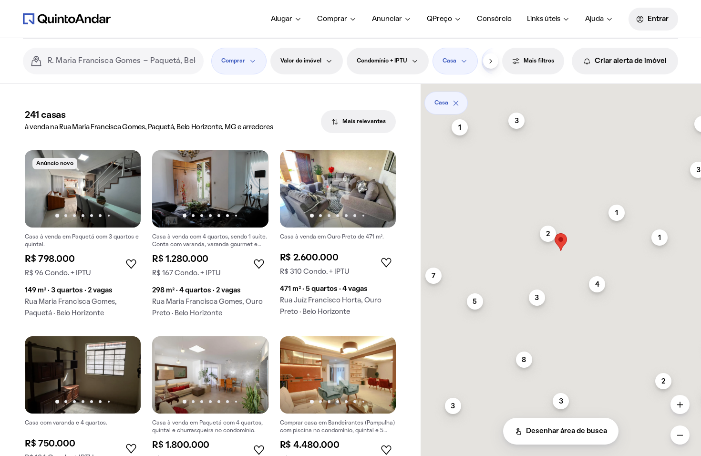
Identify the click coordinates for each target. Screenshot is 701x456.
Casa (449, 61)
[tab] (358, 121)
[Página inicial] (67, 18)
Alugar (281, 19)
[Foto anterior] (42, 188)
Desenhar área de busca (566, 431)
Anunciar (387, 19)
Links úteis (543, 19)
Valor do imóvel (300, 61)
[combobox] (122, 61)
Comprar (332, 19)
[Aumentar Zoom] (680, 404)
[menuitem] (286, 19)
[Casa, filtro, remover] (455, 103)
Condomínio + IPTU (382, 61)
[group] (83, 237)
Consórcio (494, 19)
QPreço (439, 19)
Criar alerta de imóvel (631, 61)
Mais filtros (539, 61)
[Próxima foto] (123, 188)
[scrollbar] (561, 99)
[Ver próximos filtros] (490, 61)
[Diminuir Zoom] (680, 435)
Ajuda (594, 19)
